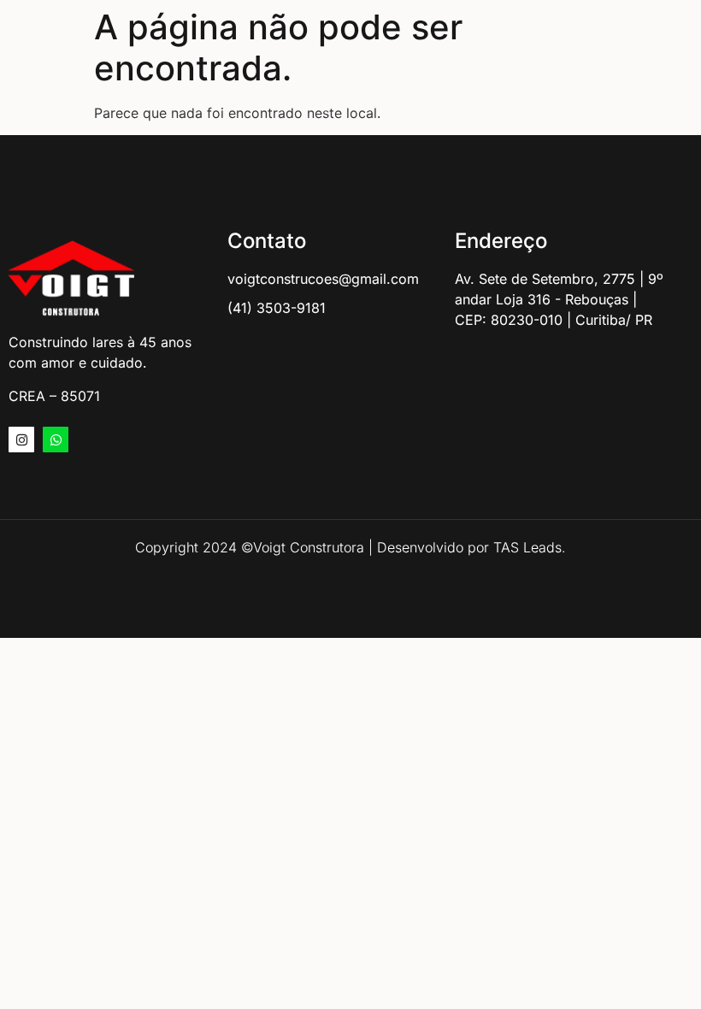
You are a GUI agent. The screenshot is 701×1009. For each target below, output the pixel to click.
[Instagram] (21, 439)
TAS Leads (527, 547)
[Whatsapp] (55, 439)
